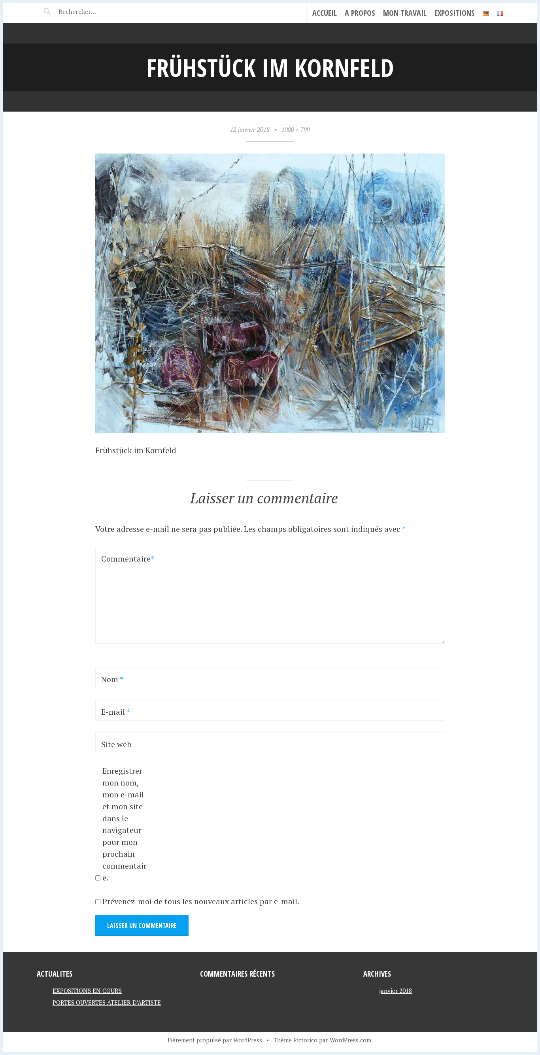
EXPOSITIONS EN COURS (87, 990)
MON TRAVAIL (405, 13)
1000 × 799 (295, 129)
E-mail (115, 711)
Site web (116, 744)
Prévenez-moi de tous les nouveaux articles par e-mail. (200, 901)
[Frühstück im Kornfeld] (270, 430)
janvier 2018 (395, 990)
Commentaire (122, 558)
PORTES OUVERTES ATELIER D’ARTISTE (107, 1002)
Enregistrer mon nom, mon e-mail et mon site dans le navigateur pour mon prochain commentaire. (124, 824)
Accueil (324, 13)
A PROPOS (360, 13)
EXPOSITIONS (454, 13)
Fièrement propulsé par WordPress (215, 1040)
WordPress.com (350, 1040)
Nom (112, 679)
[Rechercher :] (91, 11)
